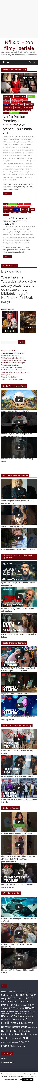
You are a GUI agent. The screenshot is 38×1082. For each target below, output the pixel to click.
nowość (25, 237)
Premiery (17, 107)
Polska (21, 104)
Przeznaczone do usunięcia (12, 110)
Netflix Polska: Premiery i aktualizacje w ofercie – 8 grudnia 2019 (17, 124)
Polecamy (14, 104)
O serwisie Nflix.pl (7, 1062)
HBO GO (23, 995)
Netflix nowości (19, 153)
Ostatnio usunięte (7, 309)
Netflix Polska (16, 102)
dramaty (17, 96)
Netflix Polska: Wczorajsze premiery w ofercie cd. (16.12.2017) (17, 220)
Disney (23, 992)
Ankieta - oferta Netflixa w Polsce (14, 370)
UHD (22, 1045)
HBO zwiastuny (17, 1019)
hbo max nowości (23, 1011)
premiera (10, 240)
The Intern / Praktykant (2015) (20, 169)
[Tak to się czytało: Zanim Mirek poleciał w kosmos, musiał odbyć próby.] (19, 422)
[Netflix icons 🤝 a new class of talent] (19, 822)
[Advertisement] (19, 19)
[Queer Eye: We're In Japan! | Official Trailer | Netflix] (19, 788)
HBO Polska (15, 1016)
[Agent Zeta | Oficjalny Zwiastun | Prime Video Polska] (19, 571)
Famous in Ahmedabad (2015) (21, 147)
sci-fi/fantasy (26, 110)
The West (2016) (24, 243)
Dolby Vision (6, 995)
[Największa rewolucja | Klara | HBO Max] (19, 538)
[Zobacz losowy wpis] (34, 62)
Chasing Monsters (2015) (22, 229)
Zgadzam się (28, 1079)
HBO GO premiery (17, 1005)
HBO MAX (14, 1011)
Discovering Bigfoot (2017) (10, 232)
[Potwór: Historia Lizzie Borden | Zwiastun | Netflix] (19, 447)
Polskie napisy (8, 107)
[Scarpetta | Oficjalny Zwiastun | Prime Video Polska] (19, 597)
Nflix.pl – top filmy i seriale (19, 45)
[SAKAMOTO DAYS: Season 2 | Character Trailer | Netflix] (19, 873)
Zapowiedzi (23, 113)
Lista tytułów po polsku (10, 355)
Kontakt (4, 1058)
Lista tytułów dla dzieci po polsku (14, 360)
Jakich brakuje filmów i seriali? (13, 379)
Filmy (23, 96)
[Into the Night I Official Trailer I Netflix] (19, 765)
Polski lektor (29, 104)
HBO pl (4, 1016)
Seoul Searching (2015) (20, 240)
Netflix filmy (10, 153)
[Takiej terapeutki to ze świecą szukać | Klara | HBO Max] (19, 489)
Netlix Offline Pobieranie (21, 207)
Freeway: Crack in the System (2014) (13, 150)
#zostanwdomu (7, 992)
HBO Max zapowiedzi (13, 1014)
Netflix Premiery (22, 155)
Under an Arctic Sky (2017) (15, 177)
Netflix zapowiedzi (13, 158)
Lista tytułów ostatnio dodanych (13, 363)
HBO (15, 995)
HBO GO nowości (15, 998)
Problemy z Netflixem (9, 377)
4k (15, 991)
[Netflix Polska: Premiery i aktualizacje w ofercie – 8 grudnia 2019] (19, 74)
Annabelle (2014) (12, 142)
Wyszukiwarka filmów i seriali (13, 353)
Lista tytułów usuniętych (11, 365)
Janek (16, 136)
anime (19, 992)
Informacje (31, 96)
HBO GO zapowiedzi (17, 1008)
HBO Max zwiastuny (27, 1014)
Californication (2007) (18, 145)
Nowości (6, 104)
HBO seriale (26, 1016)
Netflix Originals (32, 1027)
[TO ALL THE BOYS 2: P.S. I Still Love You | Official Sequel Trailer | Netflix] (19, 656)
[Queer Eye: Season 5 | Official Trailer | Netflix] (19, 739)
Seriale (6, 113)
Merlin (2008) (29, 150)
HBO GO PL (14, 1001)
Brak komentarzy (25, 136)
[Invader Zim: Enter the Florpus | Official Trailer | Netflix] (19, 705)
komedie (6, 99)
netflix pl (5, 155)
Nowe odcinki (26, 102)
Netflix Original (22, 99)
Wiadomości (14, 113)
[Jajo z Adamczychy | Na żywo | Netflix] (19, 400)
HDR (26, 1019)
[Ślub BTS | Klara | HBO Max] (19, 515)
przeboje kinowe (27, 107)
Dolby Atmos (29, 992)
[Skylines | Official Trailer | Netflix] (19, 682)
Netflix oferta (29, 153)
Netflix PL (6, 102)
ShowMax (15, 1046)
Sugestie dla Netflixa (9, 351)
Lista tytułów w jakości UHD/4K (13, 358)
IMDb (31, 1019)
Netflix (14, 99)
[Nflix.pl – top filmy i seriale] (3, 62)
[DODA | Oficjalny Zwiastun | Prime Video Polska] (19, 623)
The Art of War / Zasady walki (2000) (18, 164)
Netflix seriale (28, 1034)
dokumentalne (8, 96)
